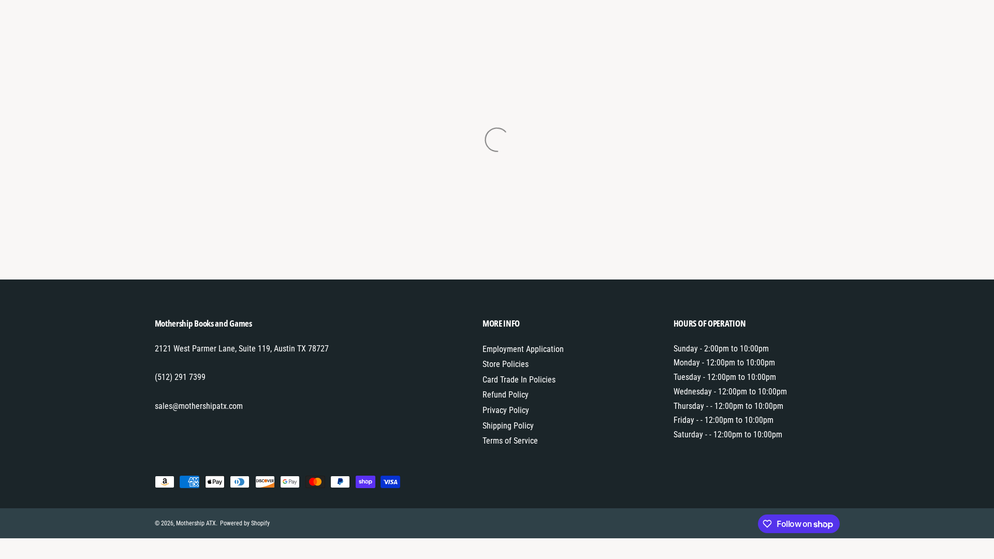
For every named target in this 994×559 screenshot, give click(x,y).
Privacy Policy (506, 410)
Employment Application (523, 349)
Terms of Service (510, 441)
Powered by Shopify (245, 523)
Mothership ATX (196, 523)
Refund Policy (506, 395)
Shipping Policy (508, 426)
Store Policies (506, 364)
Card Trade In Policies (519, 380)
